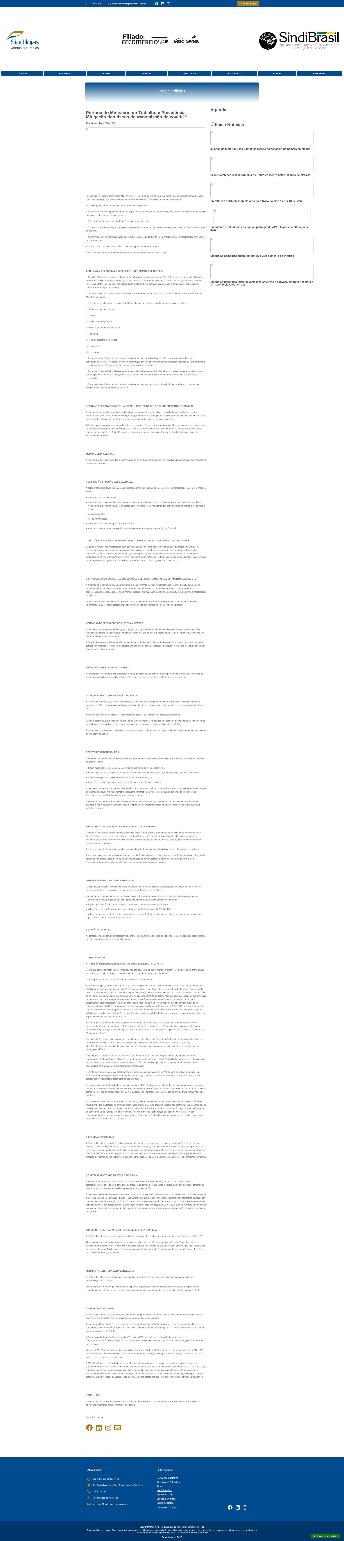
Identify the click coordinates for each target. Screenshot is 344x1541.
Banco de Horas (165, 1502)
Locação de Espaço (167, 1507)
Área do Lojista (320, 73)
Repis (160, 1486)
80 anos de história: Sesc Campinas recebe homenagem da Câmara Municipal (260, 148)
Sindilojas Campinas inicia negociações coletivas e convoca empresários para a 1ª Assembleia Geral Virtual (261, 283)
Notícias (106, 73)
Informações (65, 73)
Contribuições (164, 1490)
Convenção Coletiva (167, 1478)
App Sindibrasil (234, 73)
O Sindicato (22, 73)
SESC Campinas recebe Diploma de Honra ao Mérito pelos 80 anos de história (260, 174)
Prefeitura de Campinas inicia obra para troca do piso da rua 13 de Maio (256, 201)
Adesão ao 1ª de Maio (168, 1482)
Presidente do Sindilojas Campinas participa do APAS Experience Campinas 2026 (259, 228)
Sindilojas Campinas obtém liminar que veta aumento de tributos (252, 255)
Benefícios (146, 73)
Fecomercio (98, 1417)
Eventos (277, 73)
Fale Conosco (189, 73)
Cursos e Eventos (166, 1498)
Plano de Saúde (165, 1494)
